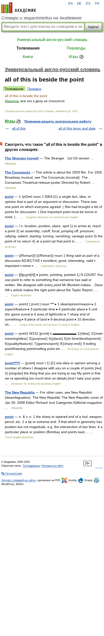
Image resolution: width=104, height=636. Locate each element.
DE (79, 3)
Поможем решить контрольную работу (57, 121)
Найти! (93, 27)
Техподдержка (31, 465)
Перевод (34, 89)
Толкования (27, 48)
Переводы (76, 48)
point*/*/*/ (12, 363)
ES (88, 3)
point (9, 196)
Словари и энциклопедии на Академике (41, 18)
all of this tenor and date (77, 128)
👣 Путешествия (11, 473)
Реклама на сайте (52, 465)
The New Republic (20, 392)
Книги (28, 57)
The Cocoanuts (17, 172)
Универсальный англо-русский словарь (52, 40)
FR (97, 3)
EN (70, 3)
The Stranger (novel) (22, 158)
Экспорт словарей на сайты (18, 480)
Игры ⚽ (76, 57)
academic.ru (18, 7)
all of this (19, 128)
